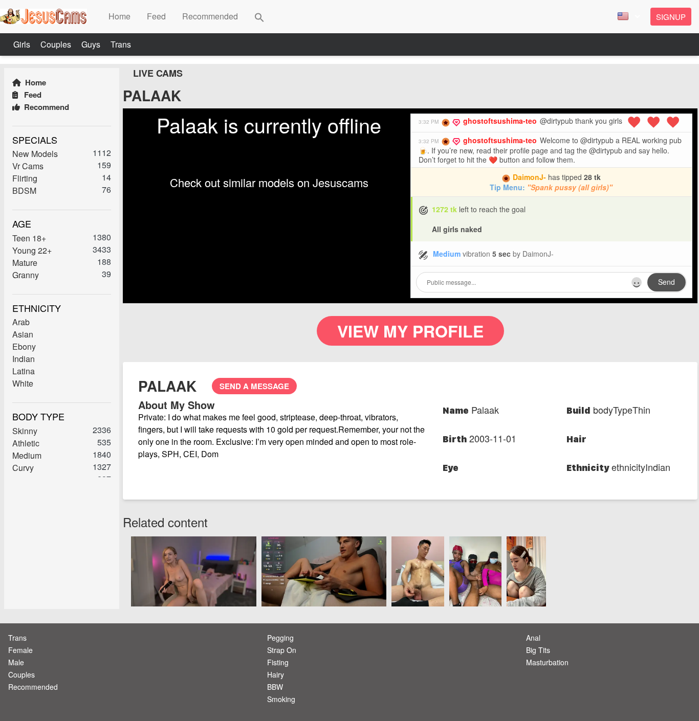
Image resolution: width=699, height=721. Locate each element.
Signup (671, 16)
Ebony (24, 346)
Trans (121, 44)
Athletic (25, 443)
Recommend (45, 106)
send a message (254, 386)
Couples (56, 44)
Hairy (275, 674)
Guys (91, 44)
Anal (533, 638)
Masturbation (547, 662)
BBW (275, 687)
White (22, 383)
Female (20, 650)
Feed (31, 94)
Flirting (24, 178)
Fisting (278, 662)
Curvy (23, 468)
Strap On (281, 650)
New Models (35, 154)
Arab (21, 322)
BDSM (24, 190)
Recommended (33, 687)
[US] (627, 17)
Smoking (281, 699)
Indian (23, 359)
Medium (26, 455)
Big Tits (538, 650)
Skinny (24, 431)
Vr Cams (27, 166)
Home (34, 82)
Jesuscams (340, 182)
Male (16, 662)
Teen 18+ (29, 238)
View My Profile (410, 331)
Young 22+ (32, 250)
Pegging (280, 638)
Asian (22, 334)
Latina (23, 371)
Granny (25, 275)
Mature (24, 262)
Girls (22, 44)
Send (666, 282)
